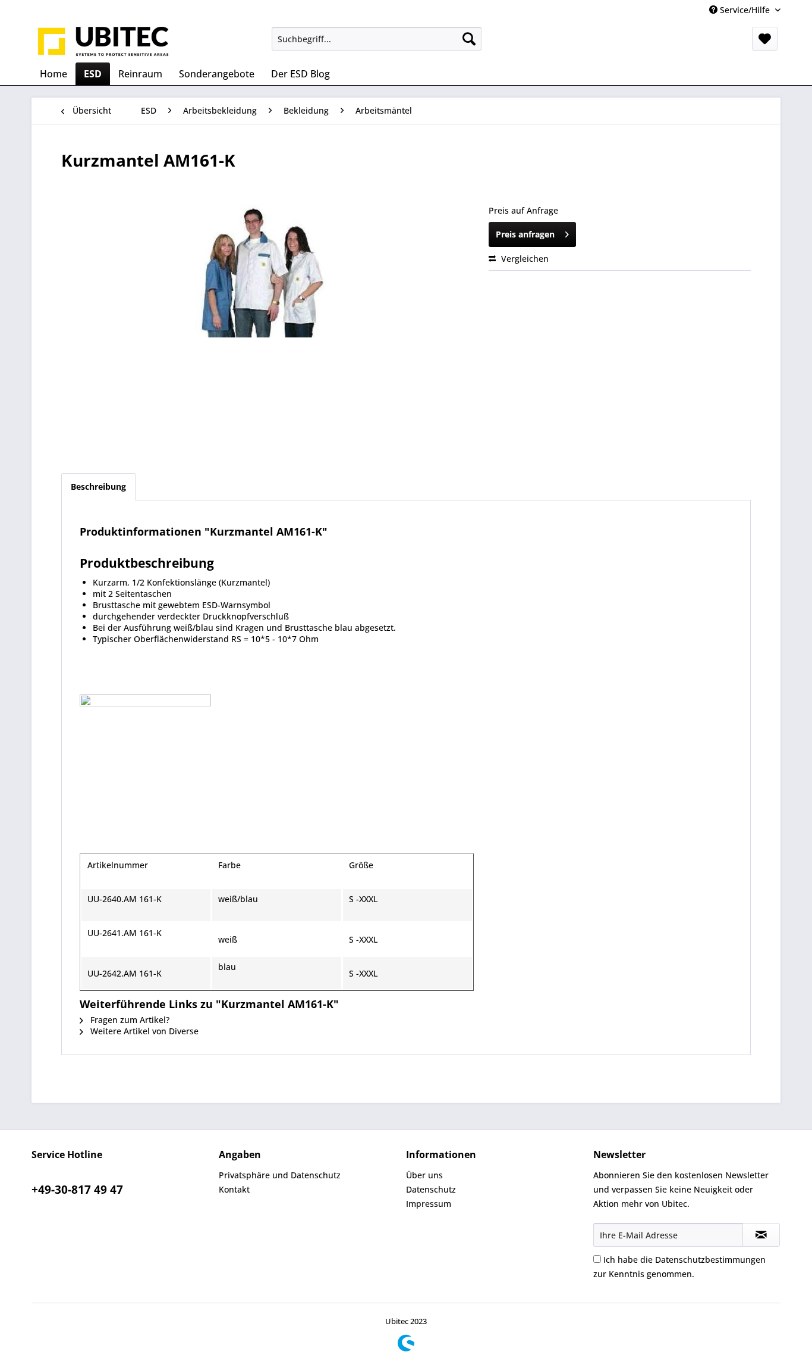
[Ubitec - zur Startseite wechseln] (103, 42)
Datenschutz (431, 1189)
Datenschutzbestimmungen (710, 1259)
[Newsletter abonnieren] (761, 1235)
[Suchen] (469, 39)
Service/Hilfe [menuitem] (744, 9)
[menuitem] (376, 39)
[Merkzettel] (765, 39)
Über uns (424, 1175)
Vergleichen (524, 258)
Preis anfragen (525, 234)
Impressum (428, 1203)
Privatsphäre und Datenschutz (280, 1175)
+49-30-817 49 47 (77, 1189)
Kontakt (234, 1189)
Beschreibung (98, 486)
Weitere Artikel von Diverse (143, 1031)
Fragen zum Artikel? (128, 1019)
